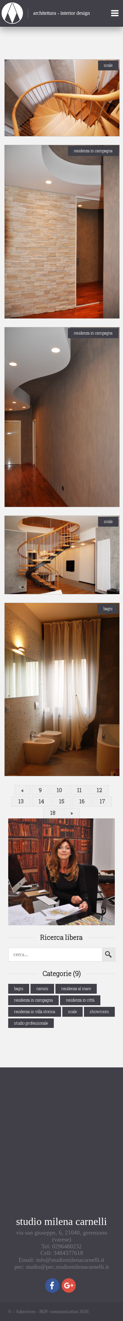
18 (52, 812)
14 (41, 801)
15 (61, 801)
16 (82, 801)
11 (79, 789)
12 (99, 789)
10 (59, 789)
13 (21, 801)
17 (102, 801)
